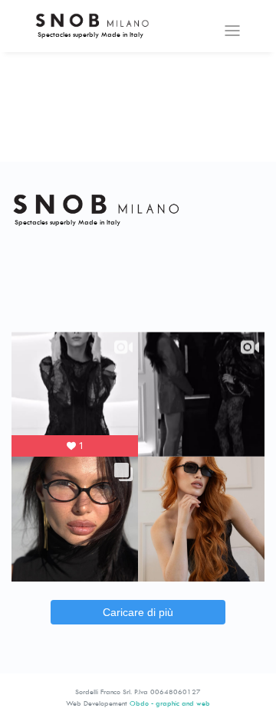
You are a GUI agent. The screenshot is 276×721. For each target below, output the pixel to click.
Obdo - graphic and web (170, 703)
